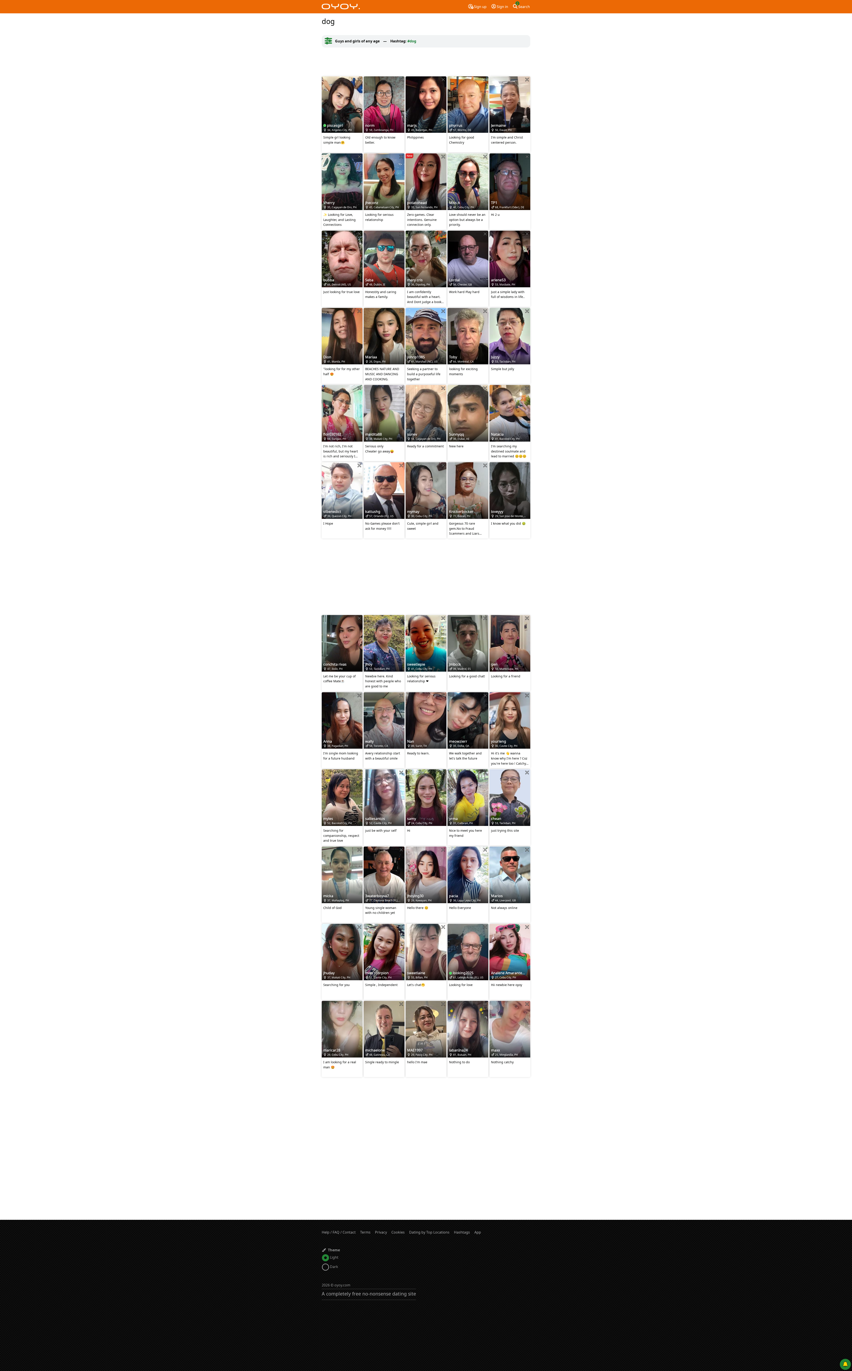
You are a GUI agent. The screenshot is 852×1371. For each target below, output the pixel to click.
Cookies (398, 1232)
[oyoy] (341, 6)
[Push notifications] (845, 1364)
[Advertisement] (426, 62)
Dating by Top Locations (429, 1232)
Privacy (381, 1232)
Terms (365, 1232)
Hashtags (462, 1232)
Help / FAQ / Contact (339, 1232)
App (477, 1232)
